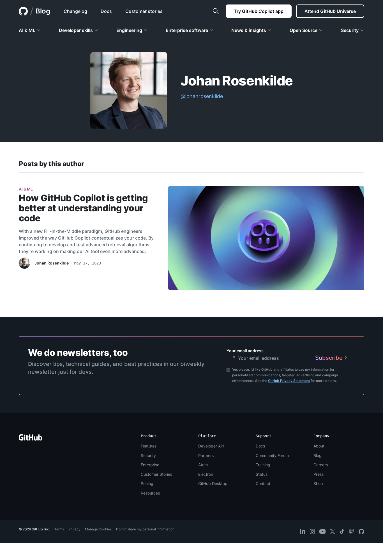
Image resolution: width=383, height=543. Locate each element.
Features (148, 446)
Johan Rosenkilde (51, 263)
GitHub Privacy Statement (289, 381)
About (318, 446)
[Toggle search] (215, 11)
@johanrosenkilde (202, 96)
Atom (203, 464)
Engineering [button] (129, 30)
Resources (150, 493)
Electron (205, 474)
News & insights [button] (248, 30)
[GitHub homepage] (23, 11)
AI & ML (26, 189)
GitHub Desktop (212, 483)
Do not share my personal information (145, 529)
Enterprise (150, 464)
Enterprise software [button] (187, 30)
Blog (43, 11)
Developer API (211, 446)
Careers (320, 464)
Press (318, 474)
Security (148, 455)
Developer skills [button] (76, 30)
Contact (263, 483)
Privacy (74, 529)
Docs (260, 446)
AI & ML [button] (27, 30)
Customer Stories (156, 474)
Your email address (245, 350)
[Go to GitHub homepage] (30, 439)
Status (261, 474)
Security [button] (350, 30)
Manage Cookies (98, 529)
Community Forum (272, 455)
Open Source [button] (303, 30)
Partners (206, 455)
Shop (318, 483)
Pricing (147, 483)
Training (263, 464)
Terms (59, 529)
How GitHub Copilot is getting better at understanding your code (83, 208)
